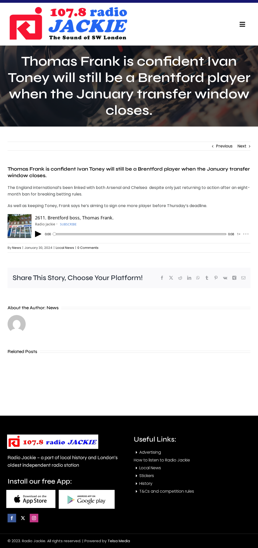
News (16, 247)
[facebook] (12, 518)
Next (241, 146)
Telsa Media (119, 540)
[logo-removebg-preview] (52, 436)
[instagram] (34, 518)
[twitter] (23, 518)
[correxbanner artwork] (68, 8)
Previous (224, 146)
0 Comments (88, 247)
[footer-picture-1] (30, 492)
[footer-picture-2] (87, 492)
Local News (65, 247)
